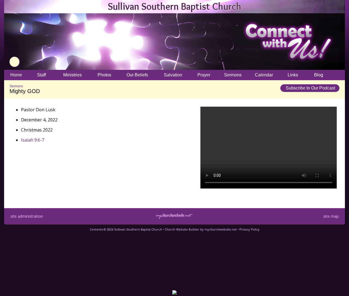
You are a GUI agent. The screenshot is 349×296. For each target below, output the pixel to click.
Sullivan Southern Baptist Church (174, 6)
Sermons (16, 86)
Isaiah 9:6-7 (32, 140)
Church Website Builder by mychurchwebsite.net (201, 229)
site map (331, 216)
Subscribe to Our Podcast (310, 88)
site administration (26, 216)
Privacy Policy (249, 229)
